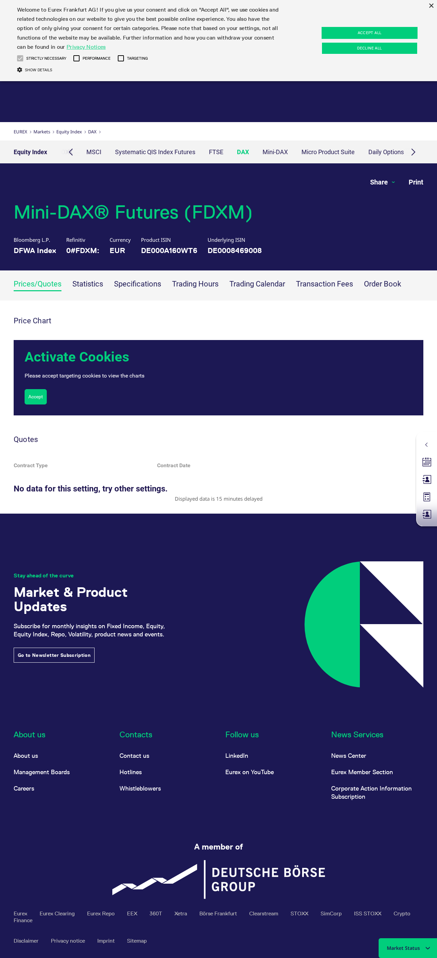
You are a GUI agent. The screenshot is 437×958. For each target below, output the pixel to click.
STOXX (300, 913)
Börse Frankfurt (218, 913)
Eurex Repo (101, 913)
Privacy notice (68, 941)
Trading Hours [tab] (195, 284)
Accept (35, 396)
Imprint (106, 941)
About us (26, 755)
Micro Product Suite (328, 152)
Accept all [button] (370, 33)
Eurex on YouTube (249, 772)
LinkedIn (236, 755)
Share (380, 182)
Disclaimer (27, 941)
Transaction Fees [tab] (324, 284)
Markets (41, 132)
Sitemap (137, 941)
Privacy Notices (86, 47)
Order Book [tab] (382, 284)
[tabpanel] (218, 407)
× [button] (431, 6)
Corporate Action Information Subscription (371, 792)
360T (157, 913)
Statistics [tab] (87, 284)
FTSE (216, 152)
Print (416, 182)
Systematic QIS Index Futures (155, 152)
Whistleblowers (140, 788)
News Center (348, 755)
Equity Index (69, 132)
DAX (92, 132)
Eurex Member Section (362, 772)
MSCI (93, 152)
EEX (133, 913)
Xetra (181, 913)
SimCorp (332, 913)
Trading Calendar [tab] (257, 284)
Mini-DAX (275, 152)
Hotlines (130, 772)
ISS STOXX (368, 913)
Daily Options (386, 152)
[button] (20, 58)
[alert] (218, 40)
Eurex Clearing (58, 913)
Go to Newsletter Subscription (54, 655)
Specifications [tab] (137, 284)
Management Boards (42, 772)
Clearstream (264, 913)
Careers (24, 788)
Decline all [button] (369, 48)
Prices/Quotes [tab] (37, 284)
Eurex (20, 132)
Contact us (134, 755)
